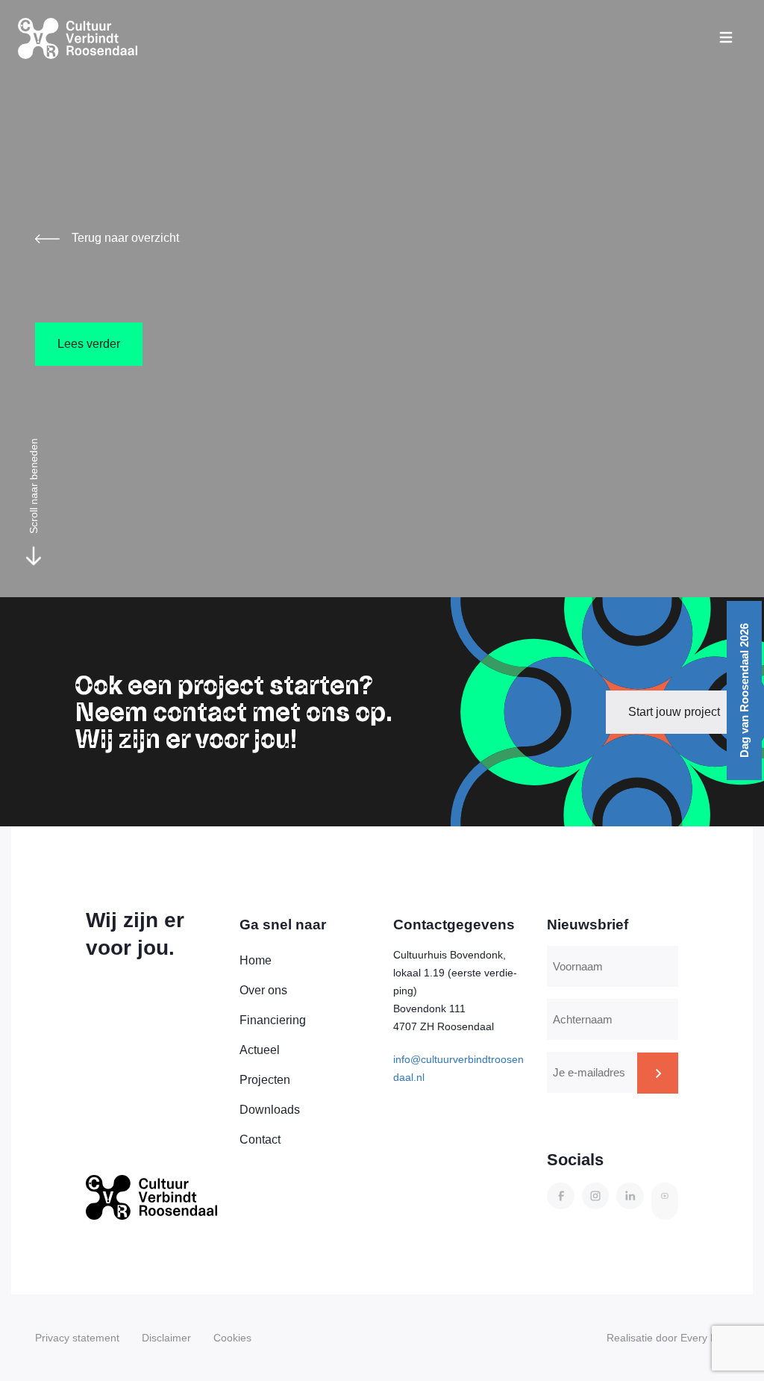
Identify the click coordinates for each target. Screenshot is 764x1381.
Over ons (263, 990)
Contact (260, 1139)
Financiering (272, 1020)
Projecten (264, 1079)
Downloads (269, 1109)
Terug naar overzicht (125, 237)
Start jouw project (674, 711)
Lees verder (88, 343)
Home (255, 960)
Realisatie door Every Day (668, 1338)
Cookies (232, 1338)
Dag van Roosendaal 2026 (744, 690)
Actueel (259, 1050)
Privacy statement (77, 1338)
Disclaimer (166, 1338)
